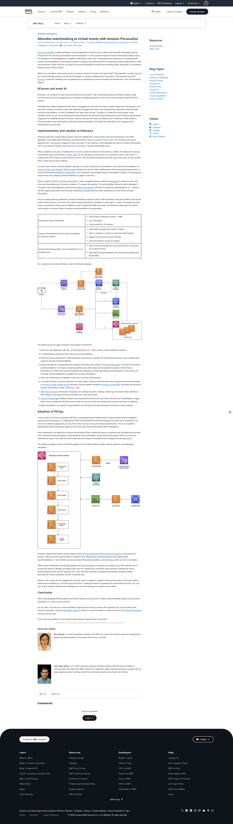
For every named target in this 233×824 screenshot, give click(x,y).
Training (73, 763)
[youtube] (204, 810)
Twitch (155, 133)
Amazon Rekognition (158, 92)
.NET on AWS (125, 768)
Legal (170, 794)
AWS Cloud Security (28, 778)
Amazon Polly (155, 86)
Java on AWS (125, 778)
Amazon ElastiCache (111, 364)
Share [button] (79, 45)
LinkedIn (156, 130)
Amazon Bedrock (157, 74)
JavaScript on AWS (127, 789)
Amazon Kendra (156, 80)
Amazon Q (154, 89)
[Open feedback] (230, 412)
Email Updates (158, 136)
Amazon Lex (155, 83)
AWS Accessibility (176, 789)
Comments (67, 45)
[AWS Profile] (206, 3)
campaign (113, 181)
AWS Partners (75, 794)
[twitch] (199, 810)
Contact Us (173, 758)
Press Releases (26, 794)
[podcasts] (208, 810)
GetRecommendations (85, 187)
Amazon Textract (157, 99)
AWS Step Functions (49, 391)
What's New (155, 49)
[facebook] (187, 810)
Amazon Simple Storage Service (56, 384)
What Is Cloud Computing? (32, 763)
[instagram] (195, 810)
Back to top (115, 799)
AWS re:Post (174, 768)
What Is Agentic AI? (28, 768)
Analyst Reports (76, 789)
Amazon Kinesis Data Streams (50, 169)
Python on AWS (126, 773)
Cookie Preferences (51, 815)
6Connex (41, 79)
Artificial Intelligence (47, 34)
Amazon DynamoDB (111, 384)
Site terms (34, 815)
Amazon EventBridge (49, 398)
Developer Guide (71, 610)
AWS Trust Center (77, 768)
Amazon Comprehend (159, 77)
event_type (71, 154)
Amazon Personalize (46, 52)
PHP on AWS (125, 783)
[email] (212, 810)
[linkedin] (191, 810)
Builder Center (125, 758)
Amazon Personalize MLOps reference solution (101, 554)
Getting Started (156, 46)
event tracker (70, 172)
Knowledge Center (177, 773)
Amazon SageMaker (158, 96)
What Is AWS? (25, 758)
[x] (182, 810)
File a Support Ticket (178, 763)
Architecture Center (78, 778)
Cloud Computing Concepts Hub (34, 773)
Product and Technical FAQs (82, 783)
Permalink (53, 45)
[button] (56, 11)
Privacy (22, 815)
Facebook (156, 127)
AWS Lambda (69, 169)
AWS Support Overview (179, 778)
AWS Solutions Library (79, 773)
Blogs (22, 789)
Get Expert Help (175, 783)
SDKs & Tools (125, 763)
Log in (88, 718)
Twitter (155, 124)
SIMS (102, 137)
